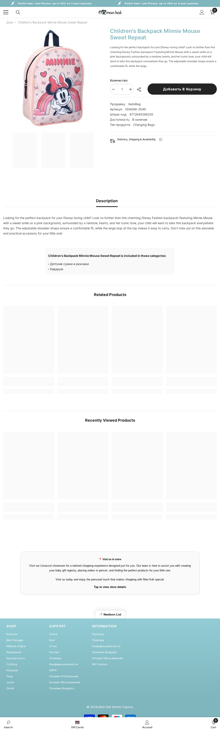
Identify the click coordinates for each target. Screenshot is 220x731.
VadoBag (134, 104)
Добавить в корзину (182, 89)
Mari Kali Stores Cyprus (116, 707)
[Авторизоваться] (202, 12)
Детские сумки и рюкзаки (69, 264)
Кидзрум (56, 269)
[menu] (5, 12)
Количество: (119, 80)
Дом (9, 22)
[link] (28, 383)
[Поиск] (18, 12)
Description (107, 201)
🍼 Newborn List (110, 614)
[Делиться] (140, 89)
